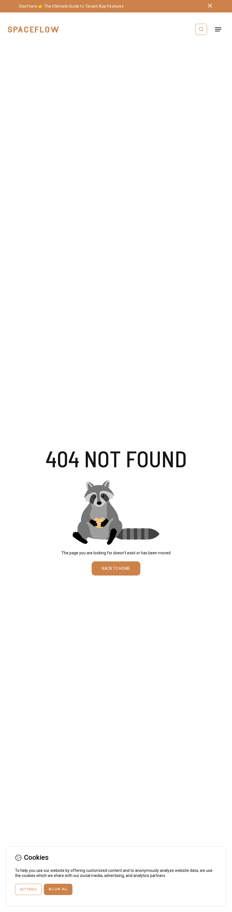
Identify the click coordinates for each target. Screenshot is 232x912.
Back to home (116, 568)
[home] (33, 29)
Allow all (58, 889)
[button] (218, 29)
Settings (28, 889)
